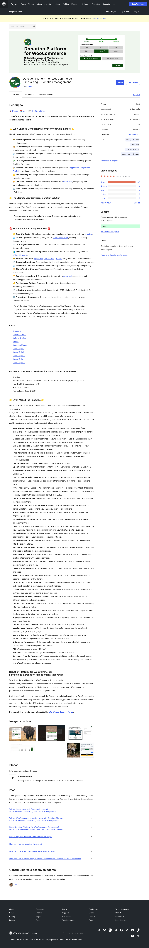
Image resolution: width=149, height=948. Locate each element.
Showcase (40, 909)
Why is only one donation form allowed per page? (30, 837)
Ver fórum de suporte (110, 231)
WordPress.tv (68, 920)
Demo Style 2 (18, 352)
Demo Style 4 (19, 359)
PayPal (16, 171)
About (11, 909)
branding (88, 234)
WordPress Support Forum (61, 712)
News (11, 913)
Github (16, 341)
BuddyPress (121, 920)
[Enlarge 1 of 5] (33, 728)
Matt (118, 913)
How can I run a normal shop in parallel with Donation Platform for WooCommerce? (45, 859)
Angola (34, 933)
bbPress (119, 917)
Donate (93, 917)
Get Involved (94, 909)
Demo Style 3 (19, 355)
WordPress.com (122, 909)
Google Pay (85, 167)
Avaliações (29, 94)
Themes (39, 913)
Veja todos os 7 (134, 134)
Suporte (136, 94)
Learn (64, 909)
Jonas (29, 86)
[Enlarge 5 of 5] (91, 746)
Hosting (12, 917)
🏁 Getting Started (37, 111)
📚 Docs (23, 111)
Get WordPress (138, 4)
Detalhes (15, 94)
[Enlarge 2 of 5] (33, 746)
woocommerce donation (130, 154)
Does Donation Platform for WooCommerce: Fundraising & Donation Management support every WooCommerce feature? (36, 828)
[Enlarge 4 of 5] (91, 728)
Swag (92, 920)
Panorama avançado (110, 161)
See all (137, 203)
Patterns (39, 920)
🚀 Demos (13, 111)
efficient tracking (20, 255)
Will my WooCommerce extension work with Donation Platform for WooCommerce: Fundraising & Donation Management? (36, 819)
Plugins (38, 917)
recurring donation (132, 149)
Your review (106, 203)
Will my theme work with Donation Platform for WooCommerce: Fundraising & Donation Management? (32, 810)
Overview (17, 331)
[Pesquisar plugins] (34, 26)
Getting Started (19, 338)
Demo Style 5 (19, 362)
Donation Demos (20, 345)
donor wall (67, 181)
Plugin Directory (15, 12)
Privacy (12, 920)
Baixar (120, 82)
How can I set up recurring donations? (25, 844)
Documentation (19, 334)
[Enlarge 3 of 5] (62, 728)
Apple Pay (74, 167)
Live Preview (133, 82)
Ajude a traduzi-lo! (99, 18)
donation (136, 140)
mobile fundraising (60, 237)
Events (91, 913)
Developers (66, 917)
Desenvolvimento (46, 94)
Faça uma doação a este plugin (114, 255)
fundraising (135, 144)
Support (65, 913)
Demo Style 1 (18, 348)
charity (128, 140)
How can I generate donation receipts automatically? (32, 851)
